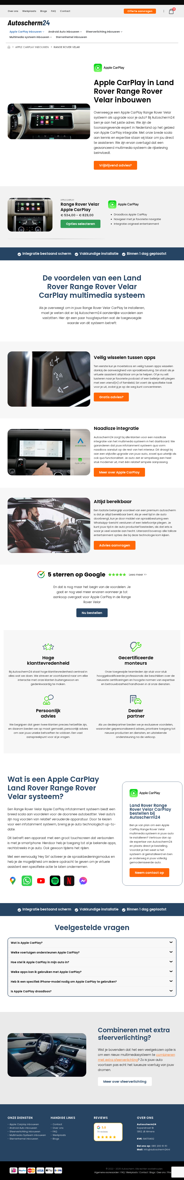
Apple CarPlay (67, 200)
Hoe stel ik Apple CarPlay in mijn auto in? (40, 962)
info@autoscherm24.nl (157, 1149)
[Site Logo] (29, 22)
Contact (65, 11)
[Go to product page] (30, 215)
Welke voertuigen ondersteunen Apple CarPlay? (45, 952)
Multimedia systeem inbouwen (29, 37)
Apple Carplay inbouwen (24, 1124)
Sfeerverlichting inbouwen (103, 31)
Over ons (13, 11)
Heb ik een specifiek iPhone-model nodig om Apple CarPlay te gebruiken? (64, 982)
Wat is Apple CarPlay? (27, 943)
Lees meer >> (138, 575)
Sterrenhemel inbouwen (71, 37)
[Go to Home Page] (9, 47)
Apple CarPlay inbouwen (26, 31)
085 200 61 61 (159, 1146)
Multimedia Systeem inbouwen (28, 1135)
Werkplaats (29, 11)
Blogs (43, 11)
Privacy (170, 1172)
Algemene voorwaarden (106, 1172)
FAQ (53, 11)
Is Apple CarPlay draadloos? (31, 991)
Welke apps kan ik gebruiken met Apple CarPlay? (46, 972)
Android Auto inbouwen (63, 31)
